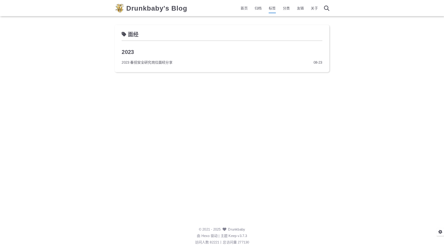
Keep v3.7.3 (237, 236)
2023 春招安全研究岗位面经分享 (147, 62)
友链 (300, 8)
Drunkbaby (236, 229)
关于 (314, 8)
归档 (258, 8)
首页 (243, 8)
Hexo (205, 236)
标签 (272, 8)
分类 (286, 8)
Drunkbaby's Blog (156, 8)
